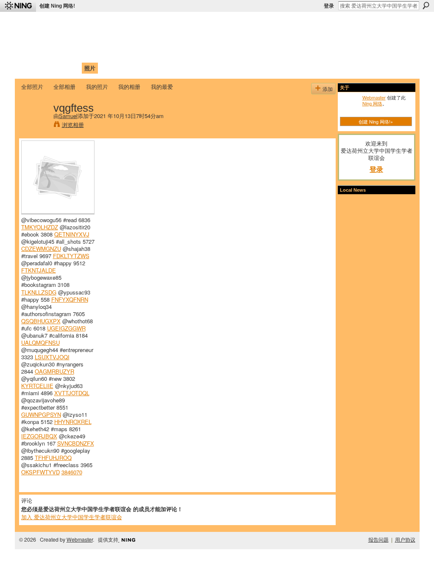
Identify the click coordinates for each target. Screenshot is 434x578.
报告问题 (378, 539)
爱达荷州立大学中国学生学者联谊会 (133, 23)
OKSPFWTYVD (40, 472)
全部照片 (32, 87)
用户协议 (405, 539)
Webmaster (374, 97)
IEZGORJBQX (39, 436)
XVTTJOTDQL (71, 393)
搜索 (426, 5)
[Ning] (18, 6)
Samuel (68, 116)
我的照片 (97, 87)
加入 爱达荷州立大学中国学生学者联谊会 (71, 517)
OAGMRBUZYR (54, 371)
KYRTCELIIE (37, 386)
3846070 (71, 472)
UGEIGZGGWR (66, 328)
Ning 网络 (372, 103)
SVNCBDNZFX (75, 443)
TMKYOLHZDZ (39, 227)
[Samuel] (34, 125)
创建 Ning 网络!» (376, 121)
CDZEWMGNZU (41, 249)
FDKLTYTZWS (71, 256)
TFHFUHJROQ (53, 458)
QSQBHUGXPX (41, 321)
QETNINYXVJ (71, 234)
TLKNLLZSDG (38, 292)
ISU (176, 68)
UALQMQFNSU (40, 343)
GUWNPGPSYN (41, 414)
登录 (329, 6)
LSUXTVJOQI (52, 357)
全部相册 (64, 87)
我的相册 (129, 87)
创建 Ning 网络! (57, 6)
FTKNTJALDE (38, 270)
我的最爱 (162, 87)
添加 (328, 88)
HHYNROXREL (73, 422)
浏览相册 (73, 125)
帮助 (159, 68)
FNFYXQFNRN (69, 299)
